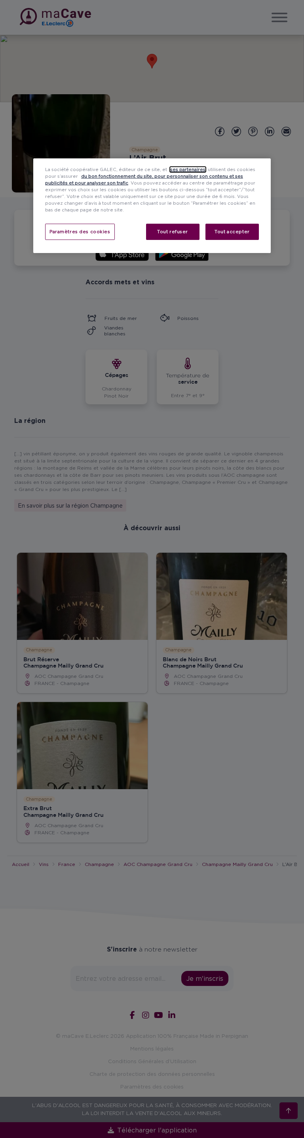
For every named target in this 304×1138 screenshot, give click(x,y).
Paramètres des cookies (79, 231)
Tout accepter (232, 231)
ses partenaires (187, 169)
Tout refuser (172, 231)
